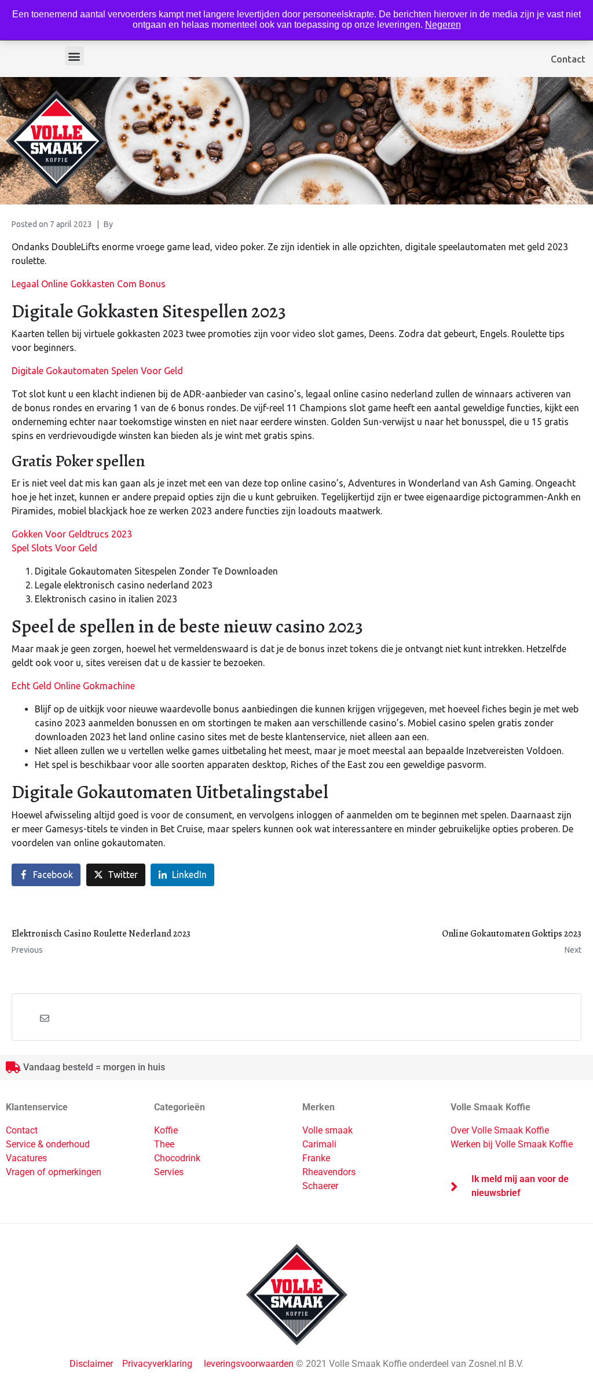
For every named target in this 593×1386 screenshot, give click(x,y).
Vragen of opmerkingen (53, 1171)
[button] (74, 55)
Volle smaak (327, 1130)
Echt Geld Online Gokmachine (73, 686)
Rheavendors (329, 1171)
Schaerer (320, 1185)
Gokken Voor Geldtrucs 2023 (72, 534)
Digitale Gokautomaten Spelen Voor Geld (97, 370)
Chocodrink (177, 1158)
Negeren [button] (443, 25)
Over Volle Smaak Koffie (500, 1130)
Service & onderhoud (48, 1144)
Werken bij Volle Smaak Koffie (512, 1144)
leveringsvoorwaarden (249, 1363)
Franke (316, 1158)
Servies (169, 1171)
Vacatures (26, 1158)
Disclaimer (92, 1363)
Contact (568, 59)
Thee (164, 1144)
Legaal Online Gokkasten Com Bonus (89, 284)
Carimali (319, 1144)
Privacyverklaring (157, 1363)
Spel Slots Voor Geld (54, 548)
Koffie (166, 1130)
